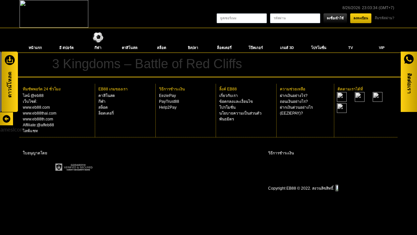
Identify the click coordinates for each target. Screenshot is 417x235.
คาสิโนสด (129, 48)
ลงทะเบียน (360, 18)
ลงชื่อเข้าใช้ (335, 18)
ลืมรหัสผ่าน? (384, 18)
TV (350, 48)
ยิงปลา (193, 48)
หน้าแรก (35, 48)
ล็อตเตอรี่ (224, 48)
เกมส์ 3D (287, 48)
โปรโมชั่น (318, 48)
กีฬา (97, 48)
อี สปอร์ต (66, 48)
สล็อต (161, 48)
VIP (381, 48)
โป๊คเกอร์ (256, 48)
